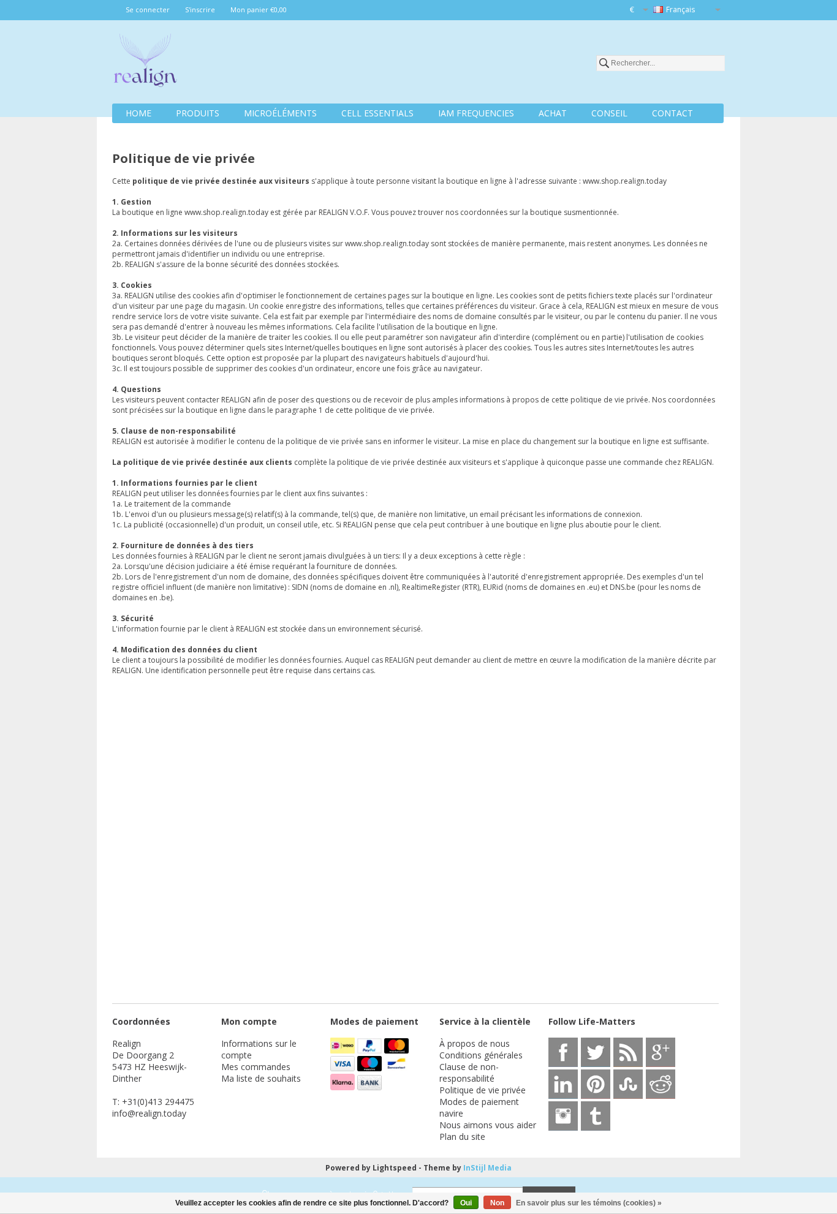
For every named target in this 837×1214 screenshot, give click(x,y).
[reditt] (660, 1084)
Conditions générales (481, 1055)
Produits (197, 113)
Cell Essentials (377, 113)
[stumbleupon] (628, 1084)
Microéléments (280, 113)
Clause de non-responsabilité (469, 1072)
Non (497, 1203)
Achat (553, 113)
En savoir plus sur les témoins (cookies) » (589, 1203)
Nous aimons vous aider (487, 1125)
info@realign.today (149, 1113)
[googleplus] (660, 1052)
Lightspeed (395, 1168)
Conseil (609, 113)
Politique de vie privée (482, 1090)
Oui (466, 1203)
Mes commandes (255, 1067)
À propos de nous (474, 1043)
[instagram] (563, 1116)
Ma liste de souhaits (261, 1078)
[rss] (628, 1052)
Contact (672, 113)
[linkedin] (563, 1084)
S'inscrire (200, 9)
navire (451, 1113)
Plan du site (462, 1136)
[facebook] (563, 1052)
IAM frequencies (476, 113)
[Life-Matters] (145, 62)
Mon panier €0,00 (258, 9)
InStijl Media (487, 1168)
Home (138, 113)
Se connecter (148, 9)
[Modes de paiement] (343, 1050)
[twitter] (595, 1052)
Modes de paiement (479, 1101)
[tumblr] (595, 1116)
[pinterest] (595, 1084)
